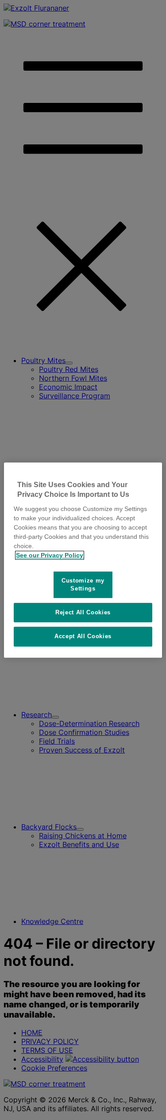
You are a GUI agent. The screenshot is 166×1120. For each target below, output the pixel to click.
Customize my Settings (83, 584)
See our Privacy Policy (49, 555)
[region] (83, 560)
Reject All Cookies (83, 612)
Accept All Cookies (83, 636)
